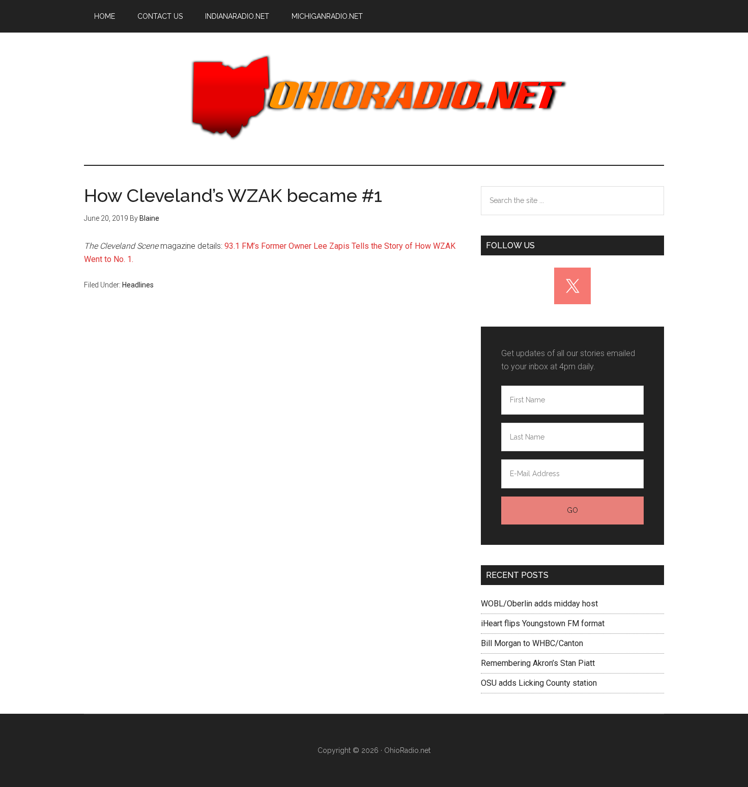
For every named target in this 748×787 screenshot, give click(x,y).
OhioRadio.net (374, 98)
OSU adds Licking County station (539, 683)
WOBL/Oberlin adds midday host (539, 603)
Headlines (138, 285)
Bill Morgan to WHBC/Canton (532, 643)
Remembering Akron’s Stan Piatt (538, 663)
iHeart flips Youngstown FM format (543, 623)
